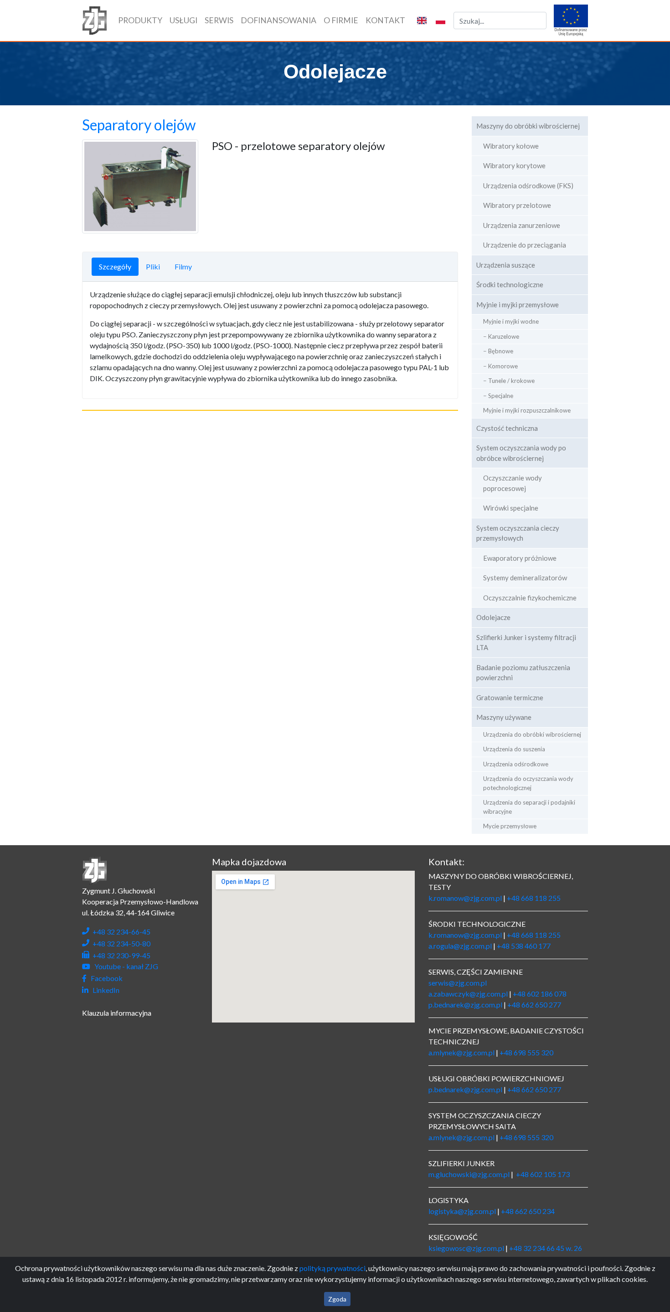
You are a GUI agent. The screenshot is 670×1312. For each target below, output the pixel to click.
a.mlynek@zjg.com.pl (461, 1052)
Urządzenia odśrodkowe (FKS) (528, 185)
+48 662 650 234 (528, 1211)
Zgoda (337, 1299)
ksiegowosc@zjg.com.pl (466, 1248)
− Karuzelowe (501, 336)
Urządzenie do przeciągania (524, 245)
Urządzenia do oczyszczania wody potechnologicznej (528, 783)
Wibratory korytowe (514, 165)
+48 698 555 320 (526, 1052)
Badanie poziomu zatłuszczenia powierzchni (523, 672)
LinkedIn (104, 990)
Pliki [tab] (153, 266)
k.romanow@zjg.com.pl (465, 898)
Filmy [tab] (183, 266)
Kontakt (385, 20)
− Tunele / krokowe (509, 380)
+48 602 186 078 (540, 993)
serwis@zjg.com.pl (457, 982)
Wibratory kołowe (511, 146)
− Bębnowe (498, 351)
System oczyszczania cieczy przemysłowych (517, 533)
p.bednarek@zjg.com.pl (465, 1004)
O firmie (341, 20)
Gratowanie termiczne (509, 697)
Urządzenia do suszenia (514, 749)
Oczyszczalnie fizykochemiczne (530, 598)
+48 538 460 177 (524, 945)
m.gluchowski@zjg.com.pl (469, 1174)
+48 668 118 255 (534, 898)
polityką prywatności (332, 1268)
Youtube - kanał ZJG (125, 966)
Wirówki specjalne (510, 508)
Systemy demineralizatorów (525, 577)
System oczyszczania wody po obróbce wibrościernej (521, 453)
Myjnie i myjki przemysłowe (517, 304)
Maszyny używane (503, 717)
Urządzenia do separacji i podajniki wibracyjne (529, 807)
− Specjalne (498, 395)
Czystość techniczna (507, 428)
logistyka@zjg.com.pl (462, 1211)
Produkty (142, 20)
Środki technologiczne (509, 284)
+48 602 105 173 (543, 1174)
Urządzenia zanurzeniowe (521, 225)
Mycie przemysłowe (509, 826)
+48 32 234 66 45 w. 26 (545, 1248)
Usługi (183, 20)
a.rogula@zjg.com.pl (460, 945)
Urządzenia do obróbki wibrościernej (532, 734)
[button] (421, 20)
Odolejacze (493, 617)
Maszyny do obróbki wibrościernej (528, 126)
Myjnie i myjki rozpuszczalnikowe (527, 410)
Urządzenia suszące (505, 265)
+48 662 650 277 (534, 1004)
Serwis (219, 20)
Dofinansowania (278, 20)
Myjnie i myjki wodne (511, 321)
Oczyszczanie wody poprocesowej (512, 483)
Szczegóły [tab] (115, 266)
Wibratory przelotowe (517, 205)
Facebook (105, 978)
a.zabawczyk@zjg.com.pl (468, 993)
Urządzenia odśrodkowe (515, 764)
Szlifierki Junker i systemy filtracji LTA (526, 642)
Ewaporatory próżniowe (520, 558)
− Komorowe (500, 366)
